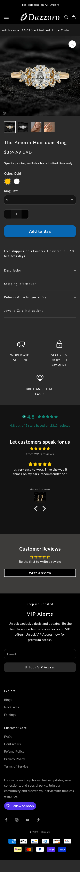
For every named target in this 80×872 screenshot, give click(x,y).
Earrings (10, 714)
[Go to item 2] (23, 127)
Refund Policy (14, 751)
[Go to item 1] (10, 127)
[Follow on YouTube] (27, 820)
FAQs (8, 736)
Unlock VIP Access (40, 667)
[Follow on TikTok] (38, 820)
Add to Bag (40, 231)
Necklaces (11, 707)
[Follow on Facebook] (6, 820)
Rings (8, 699)
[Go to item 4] (49, 127)
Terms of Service (16, 766)
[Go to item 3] (36, 127)
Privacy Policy (14, 759)
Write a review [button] (40, 573)
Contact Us (12, 744)
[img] (40, 448)
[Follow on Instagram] (17, 820)
